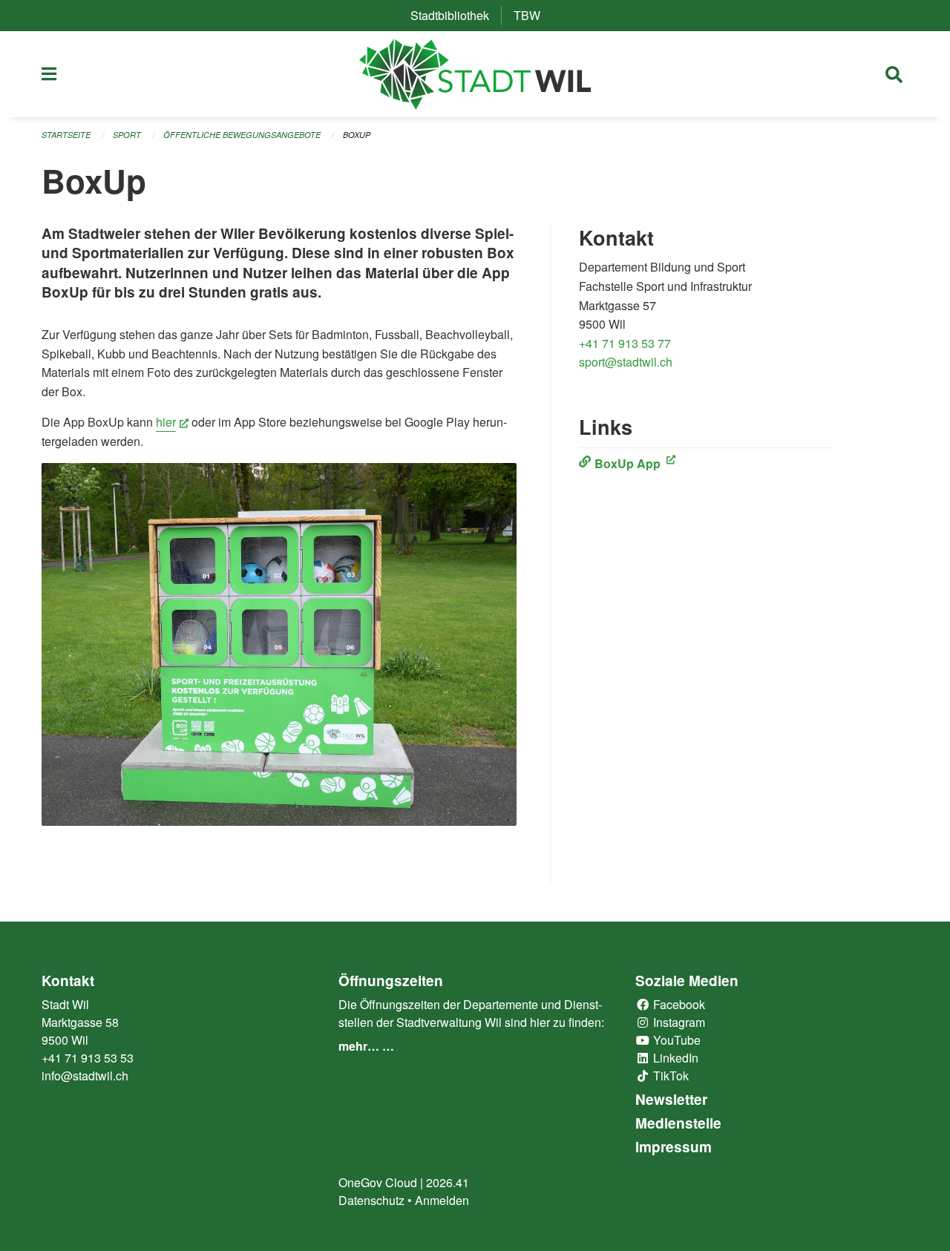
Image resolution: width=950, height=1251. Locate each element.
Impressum (673, 1147)
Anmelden (442, 1200)
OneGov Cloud (377, 1182)
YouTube (675, 1039)
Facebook (677, 1004)
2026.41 (447, 1182)
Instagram (677, 1022)
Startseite (66, 134)
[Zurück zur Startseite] (475, 74)
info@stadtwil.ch (85, 1075)
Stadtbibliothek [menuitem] (455, 15)
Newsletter (671, 1099)
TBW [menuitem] (533, 15)
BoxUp (356, 134)
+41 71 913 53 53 (88, 1057)
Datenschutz (371, 1200)
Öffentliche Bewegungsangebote (242, 134)
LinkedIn (674, 1057)
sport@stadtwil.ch (625, 361)
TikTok (669, 1075)
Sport (127, 134)
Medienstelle (678, 1123)
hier (172, 421)
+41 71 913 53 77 (625, 343)
